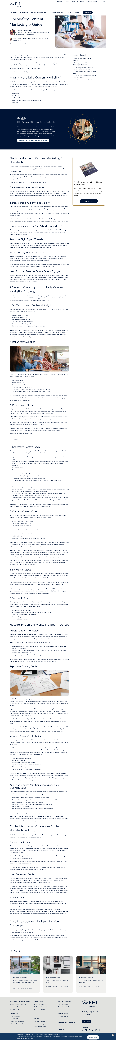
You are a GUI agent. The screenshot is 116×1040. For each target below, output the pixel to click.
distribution (52, 221)
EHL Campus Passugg (39, 1009)
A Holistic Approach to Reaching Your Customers (85, 81)
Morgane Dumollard (52, 986)
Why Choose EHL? (63, 1013)
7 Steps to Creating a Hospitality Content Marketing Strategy (83, 68)
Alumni (67, 1)
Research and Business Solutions (89, 1)
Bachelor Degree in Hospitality (18, 1004)
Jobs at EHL (61, 1029)
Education (60, 1)
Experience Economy (57, 12)
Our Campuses (38, 1001)
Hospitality (13, 12)
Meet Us (36, 1018)
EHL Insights (84, 986)
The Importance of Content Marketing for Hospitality (82, 64)
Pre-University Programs (16, 1006)
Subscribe (88, 12)
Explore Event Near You (40, 1026)
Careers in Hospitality (63, 1006)
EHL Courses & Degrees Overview (20, 1001)
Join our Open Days (39, 1024)
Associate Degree (14, 1009)
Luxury (69, 12)
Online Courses (14, 1018)
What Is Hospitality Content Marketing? (82, 59)
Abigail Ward (27, 30)
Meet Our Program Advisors (41, 1021)
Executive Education (15, 1016)
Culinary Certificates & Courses (18, 1023)
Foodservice (24, 12)
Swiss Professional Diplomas (17, 1021)
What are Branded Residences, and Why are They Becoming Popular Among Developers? (25, 982)
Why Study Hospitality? (64, 1004)
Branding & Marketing (20, 977)
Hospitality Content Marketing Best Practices (84, 72)
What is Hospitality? (64, 1001)
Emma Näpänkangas (19, 988)
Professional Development (39, 12)
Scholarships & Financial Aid (66, 1022)
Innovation (75, 1)
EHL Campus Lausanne (40, 1004)
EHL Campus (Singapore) (40, 1006)
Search (104, 1)
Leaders (77, 12)
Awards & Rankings (63, 1016)
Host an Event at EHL (39, 1012)
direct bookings (61, 230)
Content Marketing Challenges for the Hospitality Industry (85, 76)
